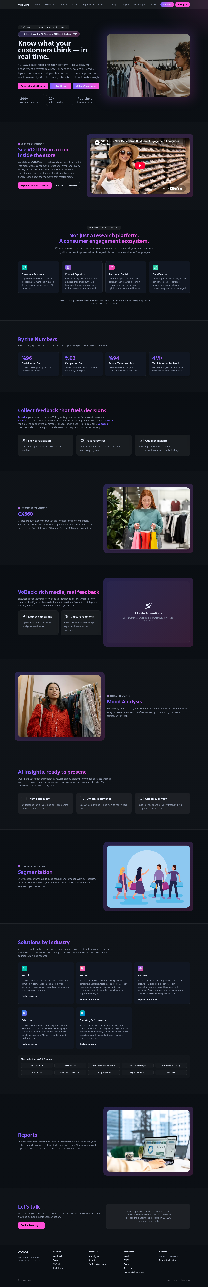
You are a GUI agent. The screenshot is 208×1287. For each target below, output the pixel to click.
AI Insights (113, 4)
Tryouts (56, 1260)
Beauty (127, 1264)
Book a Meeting (29, 1225)
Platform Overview (66, 185)
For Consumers (87, 86)
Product (75, 4)
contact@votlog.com (168, 1256)
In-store (37, 4)
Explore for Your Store (33, 185)
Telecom (128, 1268)
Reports (126, 4)
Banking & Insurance (134, 1272)
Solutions (167, 4)
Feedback (57, 1256)
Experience (88, 4)
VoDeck (101, 4)
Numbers (63, 4)
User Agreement (170, 1280)
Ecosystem (50, 4)
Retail (126, 1256)
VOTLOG (23, 4)
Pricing (181, 4)
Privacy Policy (184, 1280)
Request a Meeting (31, 86)
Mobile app (139, 4)
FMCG (126, 1260)
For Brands (62, 86)
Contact (152, 4)
